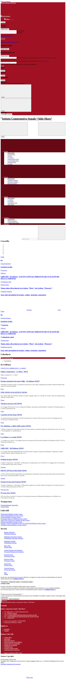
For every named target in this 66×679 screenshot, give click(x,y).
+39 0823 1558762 (12, 613)
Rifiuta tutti (15, 582)
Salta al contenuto (5, 1)
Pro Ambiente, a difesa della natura (16, 426)
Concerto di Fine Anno (11, 415)
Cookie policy (8, 637)
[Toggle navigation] (14, 129)
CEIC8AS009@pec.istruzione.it (23, 616)
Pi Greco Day (8, 493)
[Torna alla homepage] (33, 118)
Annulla (3, 114)
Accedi (3, 22)
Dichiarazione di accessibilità (12, 643)
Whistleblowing (8, 647)
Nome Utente (20, 31)
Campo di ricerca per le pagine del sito (11, 239)
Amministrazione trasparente (12, 650)
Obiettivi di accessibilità (10, 645)
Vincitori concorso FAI (11, 404)
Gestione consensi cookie (11, 648)
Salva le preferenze (14, 599)
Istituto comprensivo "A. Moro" (14, 372)
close (2, 136)
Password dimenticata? (7, 36)
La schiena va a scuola (11, 437)
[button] (16, 310)
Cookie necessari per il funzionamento (11, 594)
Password (19, 33)
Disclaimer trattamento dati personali (10, 664)
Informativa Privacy (9, 640)
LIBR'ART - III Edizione (12, 448)
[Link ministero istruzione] (8, 3)
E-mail (19, 57)
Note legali (7, 639)
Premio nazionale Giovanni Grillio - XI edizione (20, 381)
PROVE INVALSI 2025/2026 (14, 471)
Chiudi (2, 70)
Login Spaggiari (45, 61)
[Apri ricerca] (51, 129)
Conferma (9, 114)
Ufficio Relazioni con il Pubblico (13, 642)
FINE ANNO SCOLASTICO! (14, 392)
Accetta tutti (26, 582)
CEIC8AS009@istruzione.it (22, 615)
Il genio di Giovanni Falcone (13, 482)
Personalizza (4, 582)
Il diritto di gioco (9, 459)
